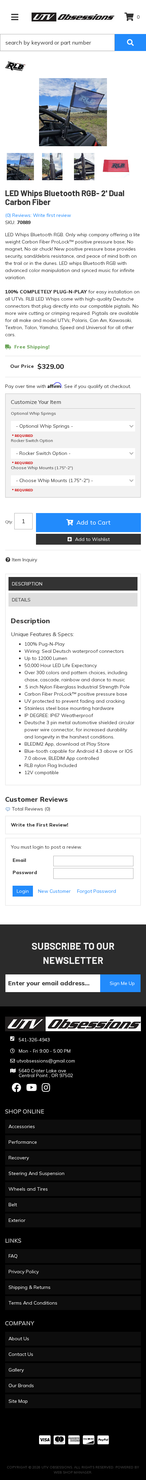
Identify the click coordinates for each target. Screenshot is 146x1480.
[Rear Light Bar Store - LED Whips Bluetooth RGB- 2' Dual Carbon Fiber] (15, 66)
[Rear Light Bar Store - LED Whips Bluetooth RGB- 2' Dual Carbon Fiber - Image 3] (84, 166)
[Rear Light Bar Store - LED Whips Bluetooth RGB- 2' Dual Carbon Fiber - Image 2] (52, 166)
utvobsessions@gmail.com (46, 1060)
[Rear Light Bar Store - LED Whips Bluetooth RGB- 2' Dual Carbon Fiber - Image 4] (116, 166)
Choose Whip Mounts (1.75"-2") (42, 467)
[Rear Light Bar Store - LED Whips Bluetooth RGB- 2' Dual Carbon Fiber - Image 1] (20, 166)
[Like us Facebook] (16, 1089)
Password (25, 872)
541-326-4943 (34, 1040)
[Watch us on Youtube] (31, 1089)
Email (19, 860)
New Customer (54, 891)
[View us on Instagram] (46, 1089)
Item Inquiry (24, 560)
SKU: (10, 222)
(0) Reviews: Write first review (38, 215)
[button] (73, 42)
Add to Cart (93, 522)
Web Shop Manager (72, 1472)
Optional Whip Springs (33, 413)
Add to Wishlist (92, 539)
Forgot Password (96, 891)
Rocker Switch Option (32, 440)
